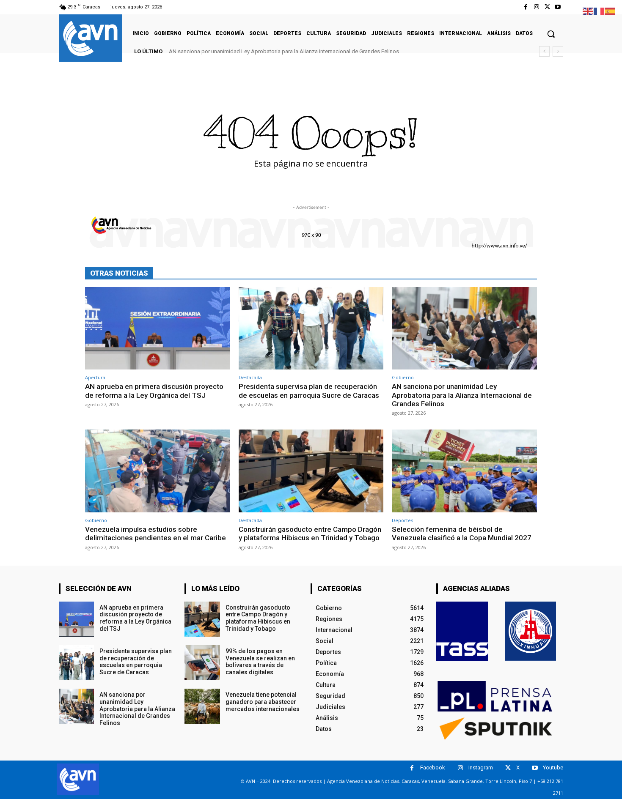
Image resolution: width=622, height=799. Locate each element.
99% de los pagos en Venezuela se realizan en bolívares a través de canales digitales (260, 662)
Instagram (480, 767)
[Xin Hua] (530, 631)
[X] (547, 7)
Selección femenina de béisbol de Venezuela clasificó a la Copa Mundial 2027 (461, 533)
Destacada (250, 377)
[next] (558, 51)
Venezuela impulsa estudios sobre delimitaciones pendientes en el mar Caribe (155, 533)
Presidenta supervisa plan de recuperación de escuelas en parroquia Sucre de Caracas (309, 390)
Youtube (553, 767)
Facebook (432, 767)
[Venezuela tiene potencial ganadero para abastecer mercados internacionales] (202, 706)
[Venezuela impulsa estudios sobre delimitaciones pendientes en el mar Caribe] (157, 471)
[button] (551, 34)
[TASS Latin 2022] (462, 631)
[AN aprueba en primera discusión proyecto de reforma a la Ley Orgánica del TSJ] (157, 328)
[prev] (544, 51)
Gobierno (403, 377)
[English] (588, 10)
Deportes (402, 520)
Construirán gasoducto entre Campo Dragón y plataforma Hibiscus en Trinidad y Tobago (310, 533)
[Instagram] (536, 7)
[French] (599, 10)
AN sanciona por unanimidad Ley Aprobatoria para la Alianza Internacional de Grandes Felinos (284, 51)
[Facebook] (525, 7)
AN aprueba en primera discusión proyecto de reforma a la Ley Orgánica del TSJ (154, 390)
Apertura (95, 377)
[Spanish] (610, 10)
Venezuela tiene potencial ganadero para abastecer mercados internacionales (263, 701)
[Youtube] (558, 7)
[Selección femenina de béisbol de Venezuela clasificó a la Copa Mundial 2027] (464, 471)
